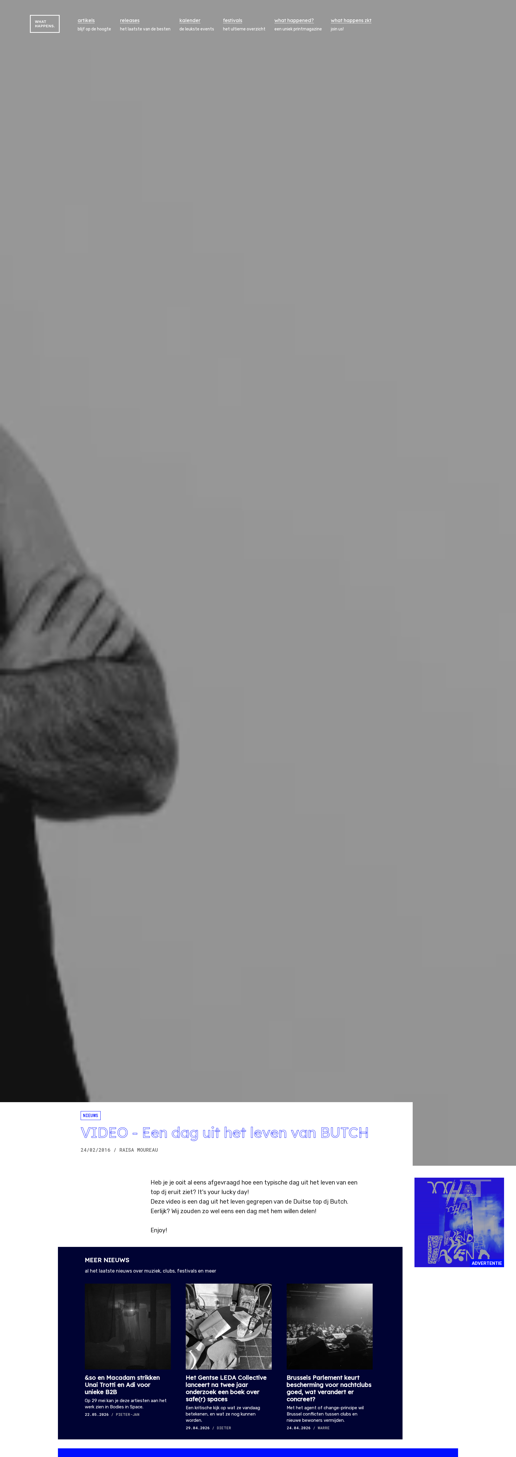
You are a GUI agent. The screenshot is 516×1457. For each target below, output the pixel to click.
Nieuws (90, 1115)
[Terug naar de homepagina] (45, 24)
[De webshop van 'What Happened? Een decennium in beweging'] (459, 1222)
